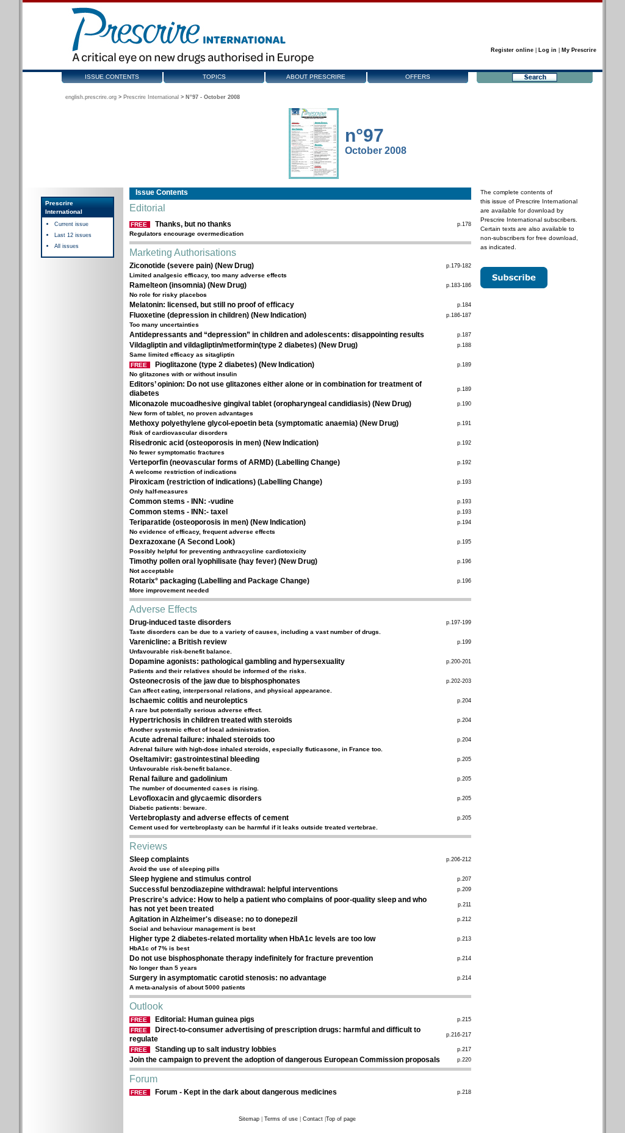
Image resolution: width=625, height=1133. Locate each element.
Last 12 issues (73, 235)
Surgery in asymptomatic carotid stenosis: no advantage (228, 978)
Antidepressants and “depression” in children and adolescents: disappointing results (276, 334)
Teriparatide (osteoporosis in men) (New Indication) (217, 522)
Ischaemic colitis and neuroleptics (188, 700)
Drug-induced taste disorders (180, 622)
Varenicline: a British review (177, 642)
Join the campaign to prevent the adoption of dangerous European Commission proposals (284, 1059)
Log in (547, 50)
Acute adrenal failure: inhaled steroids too (202, 739)
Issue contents (112, 76)
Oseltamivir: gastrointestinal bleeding (194, 759)
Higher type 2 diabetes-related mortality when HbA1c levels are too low (252, 938)
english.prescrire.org (91, 97)
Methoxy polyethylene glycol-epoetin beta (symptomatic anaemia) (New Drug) (264, 423)
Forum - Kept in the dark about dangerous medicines (246, 1092)
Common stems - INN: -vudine (181, 501)
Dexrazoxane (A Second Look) (182, 541)
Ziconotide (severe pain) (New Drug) (191, 265)
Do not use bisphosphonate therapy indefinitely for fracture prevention (251, 958)
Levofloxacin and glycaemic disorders (195, 798)
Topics (214, 76)
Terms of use (281, 1119)
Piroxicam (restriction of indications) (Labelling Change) (225, 482)
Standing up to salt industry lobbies (215, 1049)
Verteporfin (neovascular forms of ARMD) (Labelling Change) (234, 462)
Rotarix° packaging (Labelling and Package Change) (219, 581)
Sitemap (249, 1119)
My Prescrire (579, 50)
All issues (66, 246)
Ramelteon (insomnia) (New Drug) (188, 285)
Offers (417, 76)
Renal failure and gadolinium (178, 778)
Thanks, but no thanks (193, 224)
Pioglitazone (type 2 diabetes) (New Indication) (234, 364)
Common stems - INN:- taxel (178, 512)
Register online (512, 50)
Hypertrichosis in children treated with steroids (210, 720)
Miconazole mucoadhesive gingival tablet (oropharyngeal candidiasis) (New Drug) (270, 403)
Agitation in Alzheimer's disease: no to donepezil (213, 919)
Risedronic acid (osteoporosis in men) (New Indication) (224, 443)
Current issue (71, 224)
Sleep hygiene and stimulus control (190, 879)
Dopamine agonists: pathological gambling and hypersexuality (237, 661)
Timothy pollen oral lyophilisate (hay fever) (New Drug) (223, 561)
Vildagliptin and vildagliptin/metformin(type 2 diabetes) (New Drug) (243, 345)
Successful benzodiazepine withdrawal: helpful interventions (233, 889)
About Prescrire (315, 76)
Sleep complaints (159, 859)
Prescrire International (151, 97)
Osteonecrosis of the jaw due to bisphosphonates (214, 681)
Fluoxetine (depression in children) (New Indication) (217, 315)
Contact (313, 1119)
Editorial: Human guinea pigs (205, 1019)
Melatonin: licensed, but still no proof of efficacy (211, 305)
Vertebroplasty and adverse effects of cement (209, 818)
